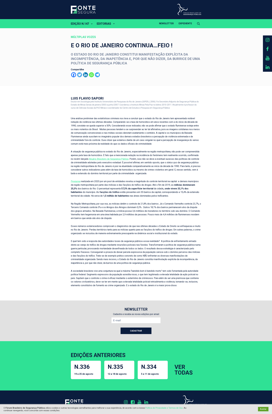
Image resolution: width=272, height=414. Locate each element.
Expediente (185, 23)
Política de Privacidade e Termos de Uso (164, 408)
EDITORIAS (104, 23)
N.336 (83, 369)
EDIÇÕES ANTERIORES (98, 355)
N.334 (150, 369)
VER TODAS (184, 370)
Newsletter (166, 23)
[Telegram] (97, 74)
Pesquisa (75, 181)
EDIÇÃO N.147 (80, 23)
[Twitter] (79, 74)
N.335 (117, 369)
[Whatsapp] (91, 74)
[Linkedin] (85, 74)
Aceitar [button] (263, 409)
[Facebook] (73, 74)
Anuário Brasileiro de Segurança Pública (108, 159)
